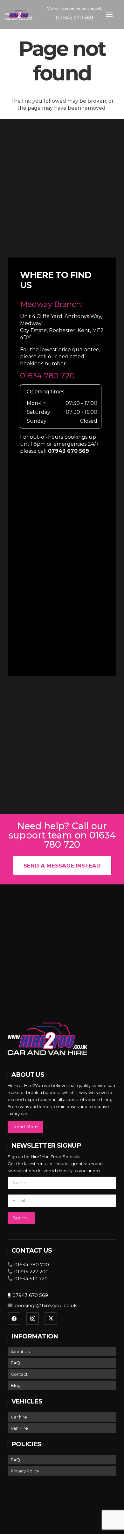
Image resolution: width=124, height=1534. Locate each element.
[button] (109, 14)
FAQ (15, 1362)
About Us (20, 1351)
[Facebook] (14, 1318)
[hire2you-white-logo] (18, 14)
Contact (19, 1374)
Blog (16, 1385)
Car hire (19, 1416)
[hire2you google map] (62, 565)
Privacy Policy (25, 1470)
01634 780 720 (47, 375)
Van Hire (19, 1428)
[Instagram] (32, 1318)
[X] (51, 1318)
